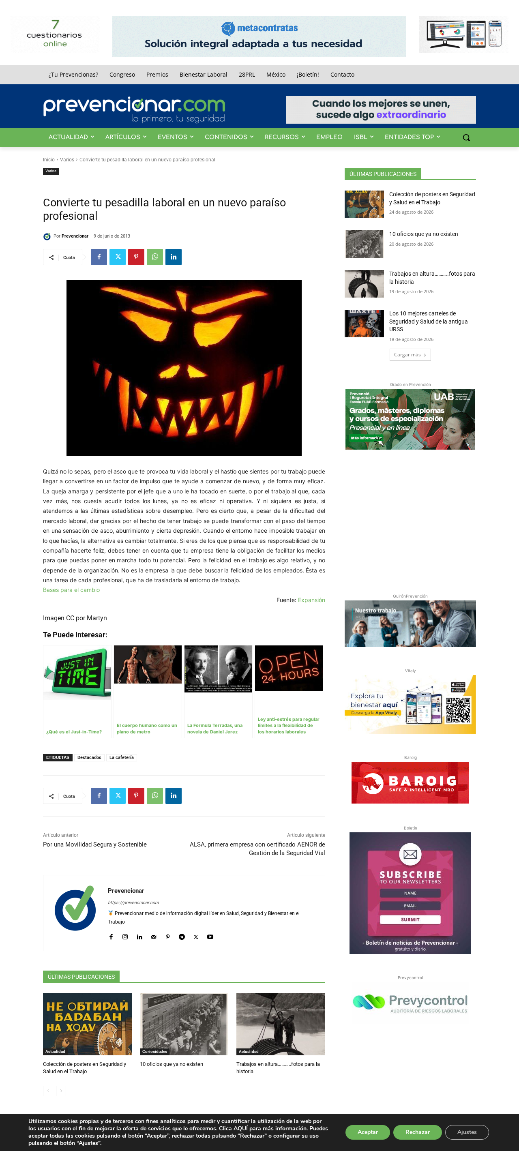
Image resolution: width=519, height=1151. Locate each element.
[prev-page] (48, 1091)
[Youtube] (210, 935)
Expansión (311, 599)
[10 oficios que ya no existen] (184, 1024)
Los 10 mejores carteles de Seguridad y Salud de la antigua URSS (428, 321)
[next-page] (61, 1091)
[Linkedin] (173, 257)
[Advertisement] (410, 519)
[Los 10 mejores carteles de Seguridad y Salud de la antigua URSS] (364, 323)
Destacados (89, 757)
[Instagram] (125, 935)
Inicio (49, 160)
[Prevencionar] (134, 110)
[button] (466, 137)
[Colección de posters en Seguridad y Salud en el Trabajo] (87, 1024)
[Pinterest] (136, 257)
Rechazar (417, 1132)
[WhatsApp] (155, 257)
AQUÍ (241, 1128)
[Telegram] (182, 935)
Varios (67, 160)
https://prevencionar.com (133, 902)
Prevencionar (75, 236)
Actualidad (55, 1051)
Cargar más (407, 354)
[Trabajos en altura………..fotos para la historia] (280, 1024)
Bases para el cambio (71, 589)
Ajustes (467, 1132)
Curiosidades (154, 1051)
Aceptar (368, 1132)
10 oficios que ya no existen (171, 1064)
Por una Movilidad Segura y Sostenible (95, 844)
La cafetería (121, 757)
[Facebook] (99, 257)
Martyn (97, 618)
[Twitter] (117, 257)
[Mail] (153, 935)
